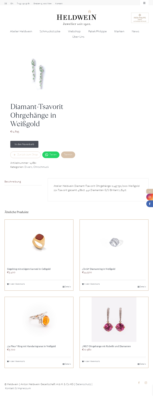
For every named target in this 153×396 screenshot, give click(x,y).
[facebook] (139, 382)
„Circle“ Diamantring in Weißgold (98, 269)
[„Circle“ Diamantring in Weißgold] (114, 242)
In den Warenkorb (24, 144)
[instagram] (146, 382)
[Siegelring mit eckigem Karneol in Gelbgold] (39, 242)
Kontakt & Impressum (18, 388)
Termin (68, 154)
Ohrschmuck (41, 167)
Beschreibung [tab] (12, 181)
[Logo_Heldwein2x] (76, 11)
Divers (28, 167)
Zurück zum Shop (27, 154)
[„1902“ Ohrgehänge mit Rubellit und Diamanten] (114, 319)
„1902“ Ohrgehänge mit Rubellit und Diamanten (106, 346)
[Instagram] (149, 197)
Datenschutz (83, 384)
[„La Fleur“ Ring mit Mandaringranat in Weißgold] (39, 319)
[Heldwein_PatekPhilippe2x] (140, 14)
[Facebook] (149, 203)
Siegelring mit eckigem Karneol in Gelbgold (29, 269)
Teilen (53, 154)
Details (68, 286)
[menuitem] (5, 3)
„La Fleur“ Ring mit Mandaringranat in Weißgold (31, 346)
